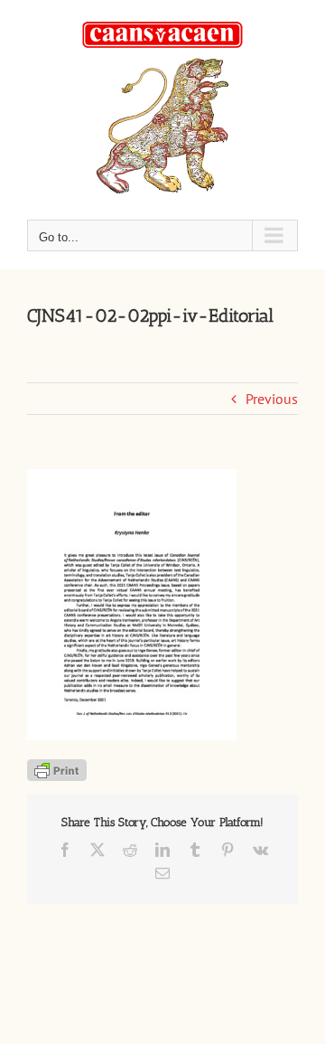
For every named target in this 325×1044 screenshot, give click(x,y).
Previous (272, 399)
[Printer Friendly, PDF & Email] (57, 768)
